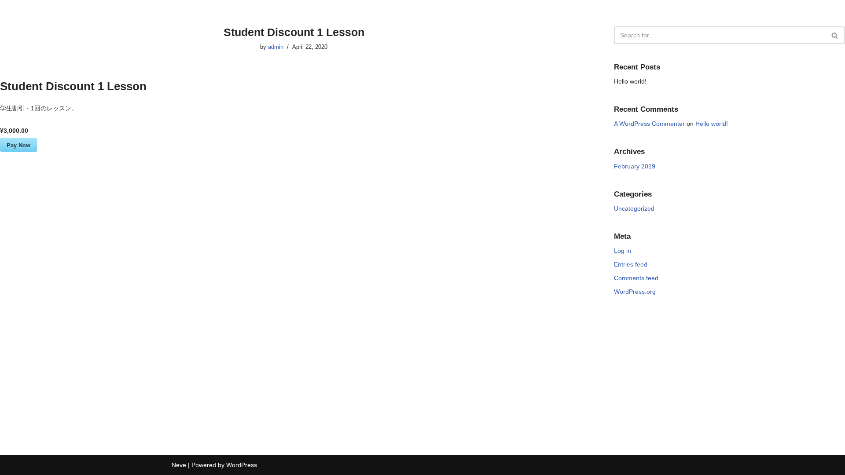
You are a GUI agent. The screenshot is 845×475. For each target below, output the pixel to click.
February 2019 (634, 166)
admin (275, 47)
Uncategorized (634, 208)
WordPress (241, 464)
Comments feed (636, 277)
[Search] (835, 35)
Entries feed (630, 264)
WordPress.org (635, 291)
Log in (622, 250)
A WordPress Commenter (649, 123)
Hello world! (630, 81)
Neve (179, 464)
